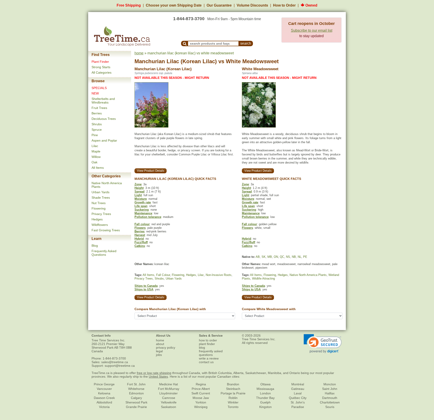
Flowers (140, 227)
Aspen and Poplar (104, 140)
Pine (95, 135)
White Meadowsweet (252, 61)
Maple (96, 151)
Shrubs (97, 124)
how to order (208, 340)
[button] (322, 344)
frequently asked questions (211, 353)
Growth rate (142, 202)
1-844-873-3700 (189, 18)
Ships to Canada (146, 285)
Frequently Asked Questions (104, 252)
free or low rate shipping (154, 373)
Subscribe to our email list (311, 30)
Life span (140, 206)
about (160, 344)
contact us (206, 362)
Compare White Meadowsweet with (269, 309)
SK (264, 256)
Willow (96, 157)
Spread (139, 191)
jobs (159, 355)
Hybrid (139, 238)
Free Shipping (129, 5)
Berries (97, 113)
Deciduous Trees (104, 119)
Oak (94, 162)
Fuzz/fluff (141, 242)
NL (299, 256)
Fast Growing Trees (106, 230)
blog (202, 347)
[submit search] (184, 43)
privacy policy (165, 347)
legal (159, 351)
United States (158, 376)
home (139, 53)
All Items (98, 167)
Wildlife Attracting (263, 278)
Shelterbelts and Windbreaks (103, 100)
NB (294, 256)
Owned (310, 5)
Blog (95, 245)
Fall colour (142, 224)
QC (282, 256)
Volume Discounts (252, 5)
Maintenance (143, 213)
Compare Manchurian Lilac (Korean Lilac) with (170, 309)
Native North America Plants (308, 275)
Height (139, 188)
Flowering (99, 208)
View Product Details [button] (150, 170)
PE (305, 256)
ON (276, 256)
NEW (95, 93)
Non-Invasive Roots (218, 275)
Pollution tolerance (147, 217)
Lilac (95, 146)
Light (138, 195)
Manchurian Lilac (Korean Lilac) (175, 61)
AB (258, 256)
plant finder (207, 344)
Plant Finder (100, 61)
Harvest (139, 235)
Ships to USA (143, 289)
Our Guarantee (219, 5)
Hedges (97, 219)
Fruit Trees (99, 108)
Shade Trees (101, 197)
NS (288, 256)
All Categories (101, 72)
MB (269, 256)
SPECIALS (99, 88)
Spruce (97, 129)
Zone (138, 184)
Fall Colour (163, 275)
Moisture (140, 198)
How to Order (284, 5)
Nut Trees (99, 203)
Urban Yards (100, 192)
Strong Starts (101, 67)
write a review (209, 358)
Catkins (139, 246)
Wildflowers (100, 225)
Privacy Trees (101, 214)
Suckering (141, 209)
